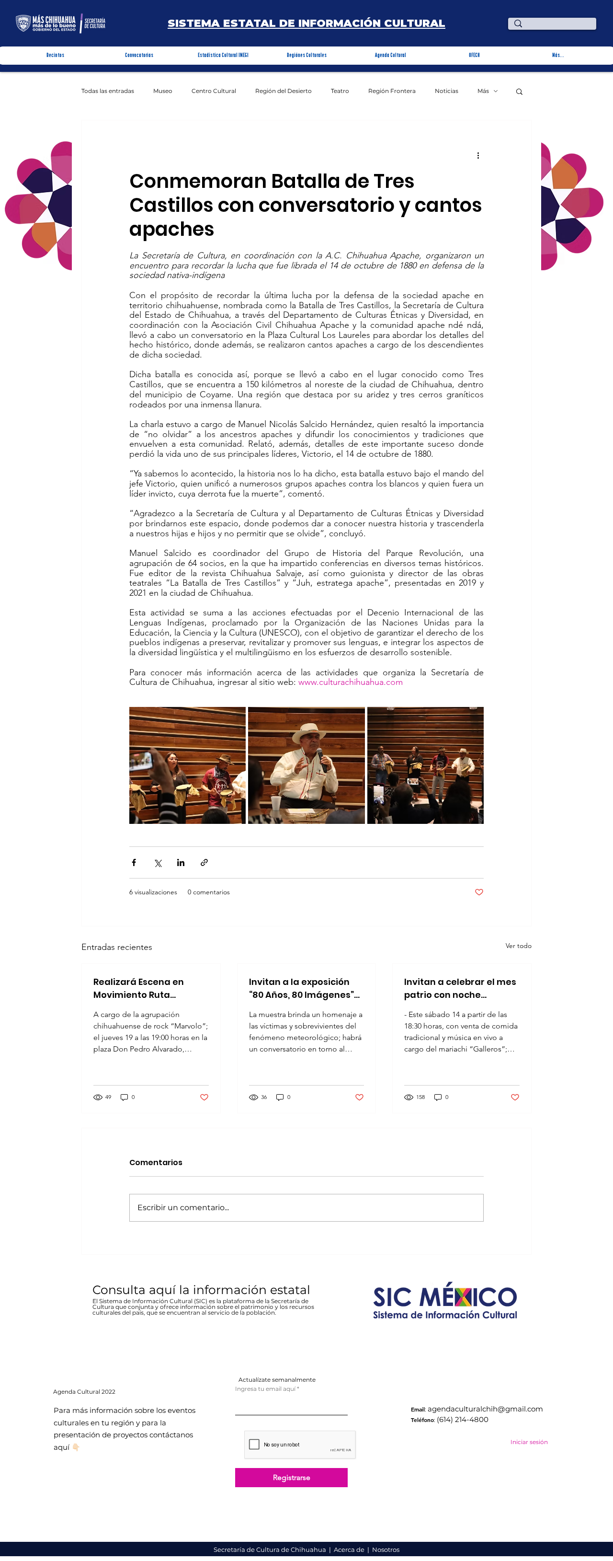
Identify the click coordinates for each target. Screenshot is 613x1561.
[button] (55, 55)
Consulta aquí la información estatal (203, 1290)
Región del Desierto (283, 91)
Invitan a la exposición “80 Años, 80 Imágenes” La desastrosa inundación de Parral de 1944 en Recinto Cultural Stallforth (303, 988)
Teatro (340, 91)
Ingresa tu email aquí (265, 1389)
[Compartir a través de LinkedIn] (180, 862)
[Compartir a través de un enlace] (204, 862)
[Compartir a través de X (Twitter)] (157, 862)
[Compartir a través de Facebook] (133, 862)
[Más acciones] (478, 155)
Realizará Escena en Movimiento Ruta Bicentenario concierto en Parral (145, 988)
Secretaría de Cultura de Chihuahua (271, 1549)
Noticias (446, 91)
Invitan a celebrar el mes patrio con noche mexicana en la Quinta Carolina (460, 988)
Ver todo (519, 945)
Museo (162, 91)
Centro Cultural (214, 91)
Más (483, 91)
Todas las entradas (107, 91)
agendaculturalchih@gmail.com (485, 1408)
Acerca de (350, 1549)
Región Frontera (392, 91)
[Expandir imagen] (187, 765)
